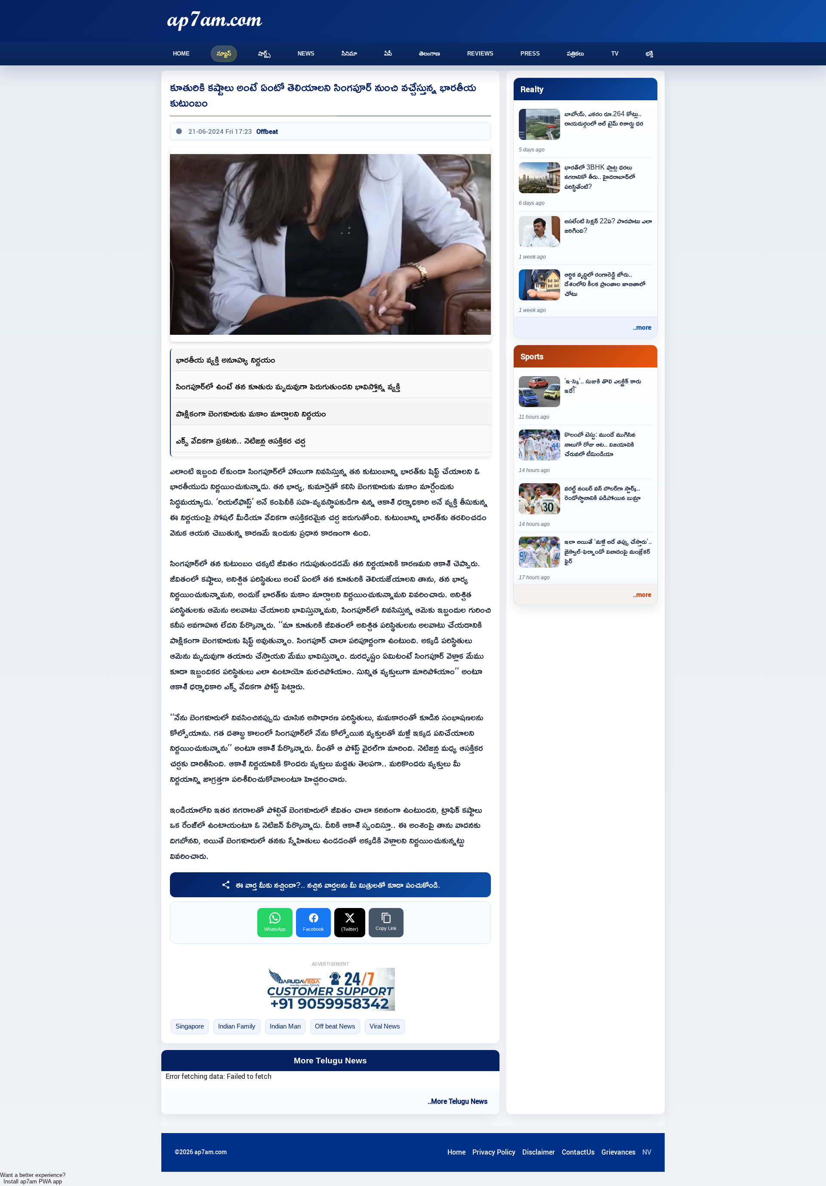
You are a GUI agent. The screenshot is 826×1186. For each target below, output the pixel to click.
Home (181, 53)
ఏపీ (388, 53)
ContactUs (578, 1152)
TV (615, 53)
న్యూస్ (224, 53)
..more (642, 327)
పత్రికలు (575, 53)
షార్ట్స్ (264, 53)
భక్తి (649, 53)
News (306, 53)
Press (530, 53)
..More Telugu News (457, 1101)
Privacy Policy (493, 1152)
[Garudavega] (330, 989)
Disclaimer (538, 1152)
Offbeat (267, 131)
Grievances (618, 1152)
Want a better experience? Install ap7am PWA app (32, 1178)
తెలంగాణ (429, 53)
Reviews (480, 53)
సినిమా (349, 53)
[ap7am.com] (214, 21)
